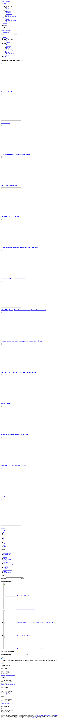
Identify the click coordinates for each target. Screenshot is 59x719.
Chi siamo (5, 5)
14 (4, 545)
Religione (5, 567)
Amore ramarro (5, 123)
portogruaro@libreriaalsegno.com (8, 693)
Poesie (4, 563)
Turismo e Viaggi (7, 572)
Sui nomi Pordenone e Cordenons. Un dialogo (14, 434)
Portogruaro (9, 14)
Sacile (7, 15)
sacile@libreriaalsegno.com (7, 703)
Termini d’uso (47, 715)
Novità (7, 19)
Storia (7, 7)
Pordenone (8, 11)
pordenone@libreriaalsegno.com (8, 675)
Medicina (5, 561)
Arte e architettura (7, 551)
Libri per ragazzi (7, 559)
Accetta (31, 717)
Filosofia (5, 557)
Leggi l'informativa (37, 717)
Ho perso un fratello (6, 92)
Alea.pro (56, 715)
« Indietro (5, 530)
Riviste (5, 568)
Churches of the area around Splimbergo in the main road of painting (21, 341)
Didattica (5, 555)
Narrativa (5, 562)
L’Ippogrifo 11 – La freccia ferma (10, 216)
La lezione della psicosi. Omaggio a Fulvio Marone (15, 154)
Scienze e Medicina (7, 570)
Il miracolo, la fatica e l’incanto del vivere (13, 278)
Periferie (3, 528)
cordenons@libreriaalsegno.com (8, 684)
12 (4, 542)
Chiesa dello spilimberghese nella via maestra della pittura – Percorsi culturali (23, 310)
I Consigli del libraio (11, 20)
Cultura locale (6, 554)
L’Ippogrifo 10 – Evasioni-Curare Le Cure (13, 465)
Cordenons (8, 12)
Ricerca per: (3, 578)
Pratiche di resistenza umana (9, 185)
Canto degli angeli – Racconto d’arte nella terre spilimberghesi (19, 372)
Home (4, 3)
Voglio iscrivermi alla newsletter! (9, 659)
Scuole (7, 21)
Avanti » (5, 546)
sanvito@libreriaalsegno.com (7, 712)
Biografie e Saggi (7, 553)
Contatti (5, 23)
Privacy (36, 715)
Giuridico (5, 558)
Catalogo (8, 8)
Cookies (41, 715)
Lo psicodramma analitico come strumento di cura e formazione (19, 247)
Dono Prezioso (5, 497)
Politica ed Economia (8, 564)
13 (4, 543)
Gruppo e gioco (5, 403)
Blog (4, 17)
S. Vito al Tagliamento (11, 16)
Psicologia (5, 566)
